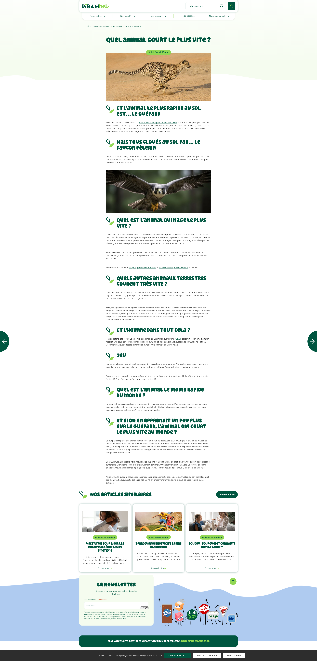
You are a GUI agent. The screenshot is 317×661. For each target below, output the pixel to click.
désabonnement (101, 619)
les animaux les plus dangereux (173, 268)
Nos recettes (96, 16)
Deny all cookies (207, 655)
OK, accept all (178, 655)
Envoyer (144, 608)
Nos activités (126, 16)
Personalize (234, 655)
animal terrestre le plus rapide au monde (158, 122)
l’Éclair (178, 339)
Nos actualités (189, 16)
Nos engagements (217, 16)
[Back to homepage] (88, 27)
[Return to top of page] (233, 581)
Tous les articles (227, 494)
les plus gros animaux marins (142, 268)
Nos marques (156, 16)
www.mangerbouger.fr (195, 641)
